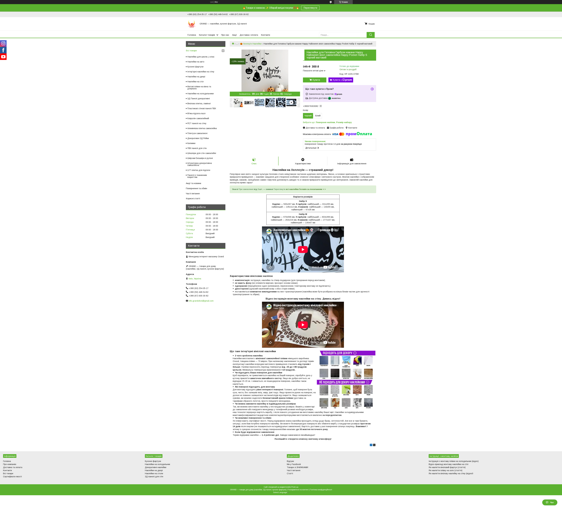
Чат (552, 502)
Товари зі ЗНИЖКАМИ (297, 467)
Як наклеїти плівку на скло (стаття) (445, 470)
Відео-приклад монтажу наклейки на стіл (448, 464)
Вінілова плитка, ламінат (199, 103)
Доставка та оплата (12, 467)
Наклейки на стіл (195, 81)
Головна (191, 35)
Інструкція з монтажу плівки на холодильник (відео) (454, 461)
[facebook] (371, 445)
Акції (234, 35)
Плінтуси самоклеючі (197, 133)
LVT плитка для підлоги (198, 170)
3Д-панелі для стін (154, 476)
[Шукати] (371, 35)
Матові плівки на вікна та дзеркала (199, 87)
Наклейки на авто (195, 62)
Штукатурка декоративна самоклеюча (199, 164)
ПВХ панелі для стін (197, 148)
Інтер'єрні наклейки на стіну (200, 71)
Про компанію (9, 464)
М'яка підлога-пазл (196, 113)
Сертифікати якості (12, 476)
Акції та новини (193, 183)
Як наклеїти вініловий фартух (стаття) (447, 467)
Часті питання (193, 193)
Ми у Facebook (294, 464)
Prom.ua (294, 487)
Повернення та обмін (196, 188)
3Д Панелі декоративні (198, 98)
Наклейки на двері (196, 76)
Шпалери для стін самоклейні (201, 153)
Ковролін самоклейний (198, 118)
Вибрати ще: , (327, 122)
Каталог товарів (207, 35)
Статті (290, 473)
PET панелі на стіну (196, 123)
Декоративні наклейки (155, 467)
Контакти (265, 35)
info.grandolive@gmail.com (201, 301)
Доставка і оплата (249, 35)
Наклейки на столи (154, 473)
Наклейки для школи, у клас (200, 57)
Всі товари (191, 50)
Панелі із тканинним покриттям (197, 176)
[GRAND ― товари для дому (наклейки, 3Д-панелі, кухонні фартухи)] (191, 24)
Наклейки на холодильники (200, 93)
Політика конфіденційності (321, 490)
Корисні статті (193, 198)
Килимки (191, 143)
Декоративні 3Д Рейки (198, 138)
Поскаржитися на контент (298, 490)
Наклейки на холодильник (157, 464)
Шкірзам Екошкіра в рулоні (200, 158)
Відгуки (290, 461)
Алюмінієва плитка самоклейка (202, 128)
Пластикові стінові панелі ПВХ (201, 108)
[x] (374, 445)
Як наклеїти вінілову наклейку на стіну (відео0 (451, 473)
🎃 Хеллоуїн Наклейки (251, 44)
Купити (316, 80)
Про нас (225, 35)
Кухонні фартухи (195, 66)
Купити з (337, 80)
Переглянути (310, 8)
